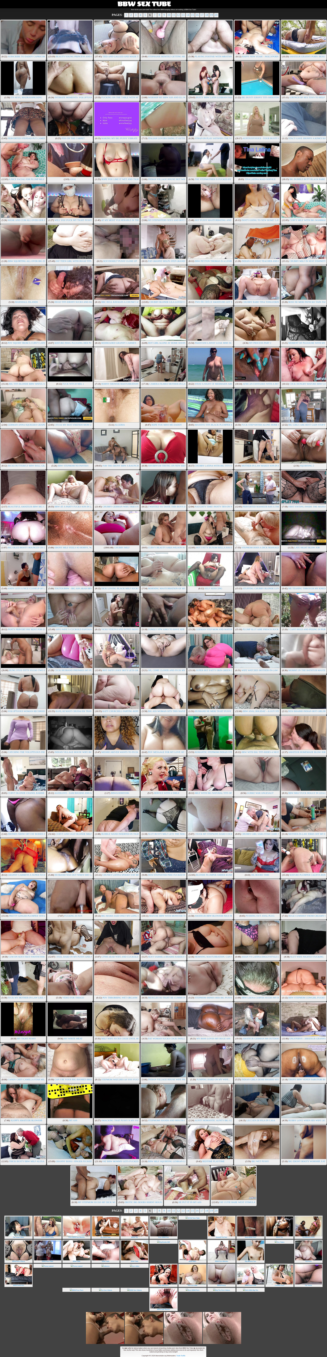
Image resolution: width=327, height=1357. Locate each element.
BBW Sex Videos (136, 1290)
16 (197, 14)
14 (187, 14)
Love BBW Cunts (47, 1237)
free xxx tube (192, 1285)
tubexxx (107, 1266)
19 (211, 14)
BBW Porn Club (250, 1285)
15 (192, 14)
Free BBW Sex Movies (76, 1237)
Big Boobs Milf (164, 1242)
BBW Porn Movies (221, 1261)
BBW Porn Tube (47, 1261)
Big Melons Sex (250, 1261)
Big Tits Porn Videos (222, 1290)
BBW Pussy (221, 1285)
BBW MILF (192, 1261)
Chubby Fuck (279, 1285)
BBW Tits (134, 1237)
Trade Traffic (180, 1356)
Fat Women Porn (308, 1237)
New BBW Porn (250, 1237)
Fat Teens (308, 1285)
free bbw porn (163, 1285)
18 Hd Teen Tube (194, 1218)
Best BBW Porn (193, 1290)
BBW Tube (76, 1261)
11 (173, 14)
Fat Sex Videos (106, 1290)
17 (201, 14)
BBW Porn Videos (18, 1261)
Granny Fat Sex (221, 1237)
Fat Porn (308, 1261)
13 (183, 14)
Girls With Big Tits (251, 1290)
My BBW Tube (106, 1237)
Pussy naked (48, 1266)
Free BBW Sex (163, 1237)
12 (178, 14)
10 (168, 14)
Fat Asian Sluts (18, 1237)
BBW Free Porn (77, 1290)
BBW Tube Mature (163, 1309)
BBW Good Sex (18, 1285)
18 (206, 14)
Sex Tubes (280, 1242)
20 (216, 14)
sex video (135, 1266)
